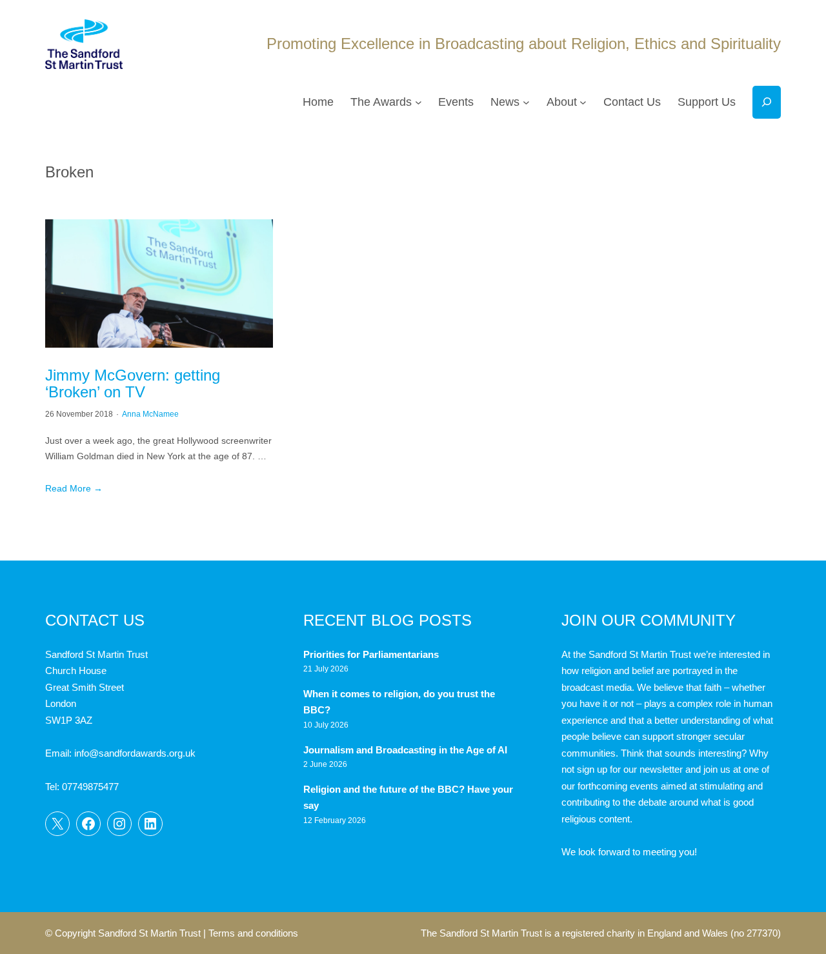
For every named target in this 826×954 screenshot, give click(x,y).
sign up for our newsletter (630, 769)
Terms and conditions (253, 933)
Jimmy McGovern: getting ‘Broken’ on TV (132, 384)
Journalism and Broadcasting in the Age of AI (406, 749)
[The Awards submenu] (418, 102)
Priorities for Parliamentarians (371, 654)
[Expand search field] (766, 102)
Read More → (74, 488)
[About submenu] (583, 102)
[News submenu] (526, 102)
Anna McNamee (150, 414)
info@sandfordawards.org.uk (135, 753)
